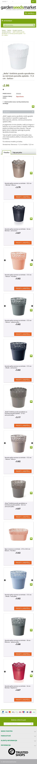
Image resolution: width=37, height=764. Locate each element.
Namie (9, 30)
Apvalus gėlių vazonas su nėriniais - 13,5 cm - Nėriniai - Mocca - (18, 184)
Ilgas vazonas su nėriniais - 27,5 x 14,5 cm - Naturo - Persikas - (18, 549)
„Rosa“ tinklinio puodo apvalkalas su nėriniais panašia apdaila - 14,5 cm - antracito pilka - (16, 504)
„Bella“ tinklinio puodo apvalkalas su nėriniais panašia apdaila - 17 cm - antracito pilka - (16, 413)
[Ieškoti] (34, 25)
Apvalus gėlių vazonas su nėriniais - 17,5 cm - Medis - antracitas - (18, 367)
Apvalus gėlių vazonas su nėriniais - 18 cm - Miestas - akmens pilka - (18, 641)
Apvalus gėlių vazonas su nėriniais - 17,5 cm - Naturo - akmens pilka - (18, 321)
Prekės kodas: (7, 93)
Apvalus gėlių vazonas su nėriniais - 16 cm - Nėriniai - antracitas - (18, 229)
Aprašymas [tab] (7, 112)
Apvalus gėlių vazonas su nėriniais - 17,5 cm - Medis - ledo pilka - (18, 595)
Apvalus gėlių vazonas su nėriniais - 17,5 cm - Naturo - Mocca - (18, 458)
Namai (3, 30)
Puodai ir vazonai (17, 30)
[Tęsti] (31, 724)
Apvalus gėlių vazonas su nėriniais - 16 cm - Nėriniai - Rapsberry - (18, 687)
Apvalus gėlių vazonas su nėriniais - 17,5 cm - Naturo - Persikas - (18, 275)
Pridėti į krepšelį (23, 197)
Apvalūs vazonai (6, 32)
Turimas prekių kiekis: (7, 97)
